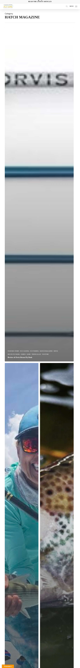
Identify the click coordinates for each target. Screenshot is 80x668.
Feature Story (13, 351)
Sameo (23, 354)
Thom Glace (36, 354)
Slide (29, 354)
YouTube (45, 354)
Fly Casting (24, 351)
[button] (73, 6)
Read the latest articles (40, 1)
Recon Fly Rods (14, 354)
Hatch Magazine (46, 351)
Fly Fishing (34, 351)
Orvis (56, 351)
